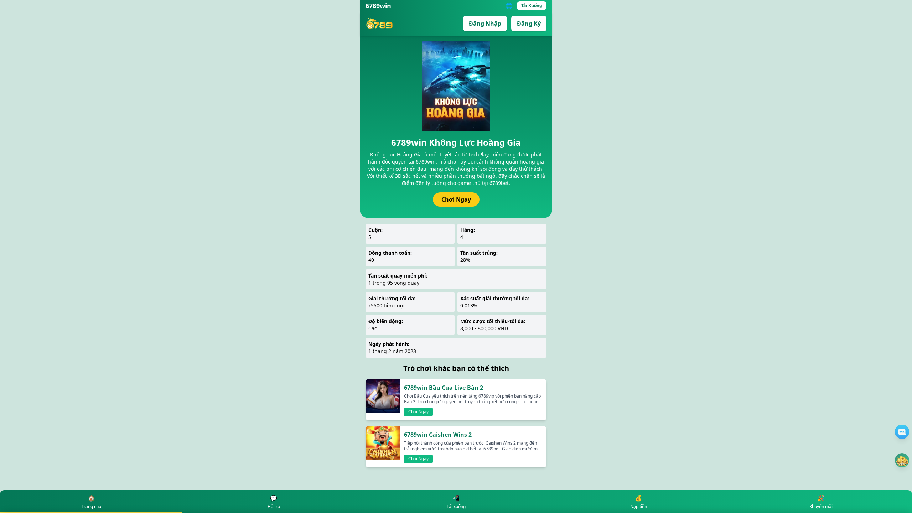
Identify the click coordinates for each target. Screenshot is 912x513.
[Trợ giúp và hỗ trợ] (902, 432)
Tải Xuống (531, 5)
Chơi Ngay (456, 199)
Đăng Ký (529, 23)
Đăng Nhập (485, 23)
